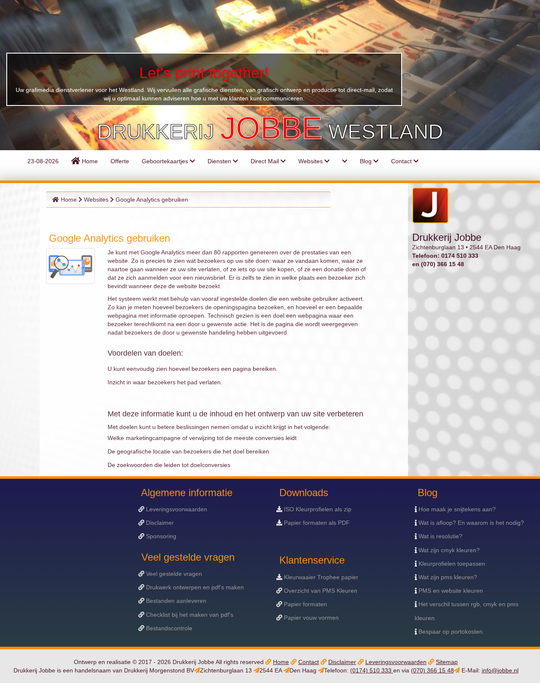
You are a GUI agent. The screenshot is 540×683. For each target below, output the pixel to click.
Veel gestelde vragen (173, 573)
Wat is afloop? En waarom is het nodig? (470, 522)
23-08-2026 (42, 161)
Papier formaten (304, 604)
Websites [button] (311, 161)
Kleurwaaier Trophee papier (320, 577)
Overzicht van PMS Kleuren (319, 590)
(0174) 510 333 (371, 670)
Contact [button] (402, 161)
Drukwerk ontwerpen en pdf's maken (194, 587)
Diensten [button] (220, 161)
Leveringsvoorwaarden (175, 509)
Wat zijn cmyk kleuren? (448, 550)
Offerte (120, 161)
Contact (308, 662)
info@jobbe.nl (500, 670)
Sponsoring (160, 536)
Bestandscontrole (168, 628)
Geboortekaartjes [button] (166, 161)
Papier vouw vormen (310, 617)
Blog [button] (366, 161)
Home (89, 161)
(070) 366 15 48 (432, 670)
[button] (345, 161)
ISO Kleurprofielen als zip (316, 509)
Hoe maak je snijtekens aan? (456, 509)
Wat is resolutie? (439, 536)
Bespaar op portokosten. (450, 631)
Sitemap (447, 662)
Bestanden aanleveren (175, 600)
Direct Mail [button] (266, 161)
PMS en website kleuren (450, 590)
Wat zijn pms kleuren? (447, 577)
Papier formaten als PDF (316, 522)
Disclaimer (159, 522)
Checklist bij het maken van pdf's (188, 614)
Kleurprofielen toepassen (451, 563)
